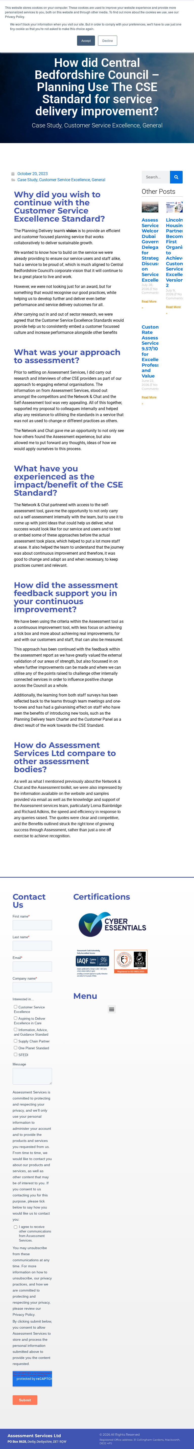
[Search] (176, 177)
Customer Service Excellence (102, 125)
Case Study (46, 125)
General (152, 125)
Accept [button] (86, 40)
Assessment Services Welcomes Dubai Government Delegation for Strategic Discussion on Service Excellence (157, 250)
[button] (112, 1009)
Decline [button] (107, 40)
